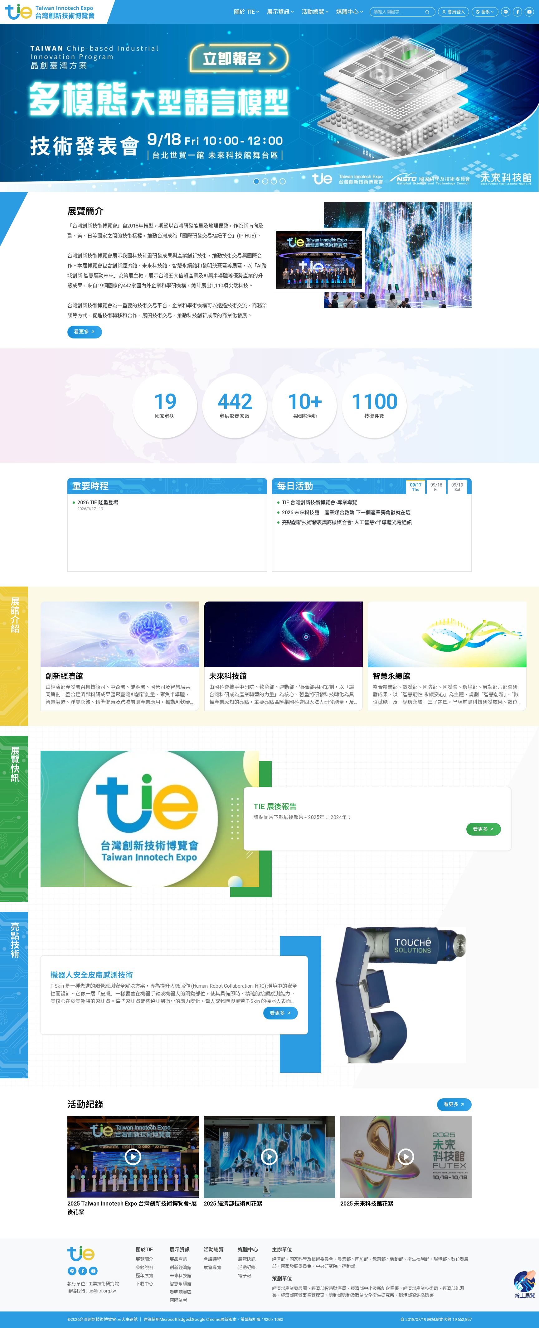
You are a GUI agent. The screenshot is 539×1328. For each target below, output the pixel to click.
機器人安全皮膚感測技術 (92, 975)
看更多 (82, 332)
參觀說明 (144, 1267)
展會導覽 (212, 1267)
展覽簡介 (144, 1259)
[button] (256, 181)
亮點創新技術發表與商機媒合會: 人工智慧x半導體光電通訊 (347, 522)
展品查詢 (178, 1259)
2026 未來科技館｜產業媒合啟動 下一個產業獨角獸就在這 (346, 512)
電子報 (244, 1275)
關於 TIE (244, 11)
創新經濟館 (181, 1267)
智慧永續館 (181, 1284)
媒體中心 (347, 11)
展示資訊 (278, 11)
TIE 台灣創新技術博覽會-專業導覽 (319, 503)
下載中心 (144, 1284)
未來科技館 (181, 1275)
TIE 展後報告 (275, 806)
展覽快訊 (246, 1259)
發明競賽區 (181, 1292)
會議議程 (212, 1259)
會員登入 (456, 11)
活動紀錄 (246, 1267)
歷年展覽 (144, 1275)
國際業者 (178, 1300)
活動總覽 (313, 11)
